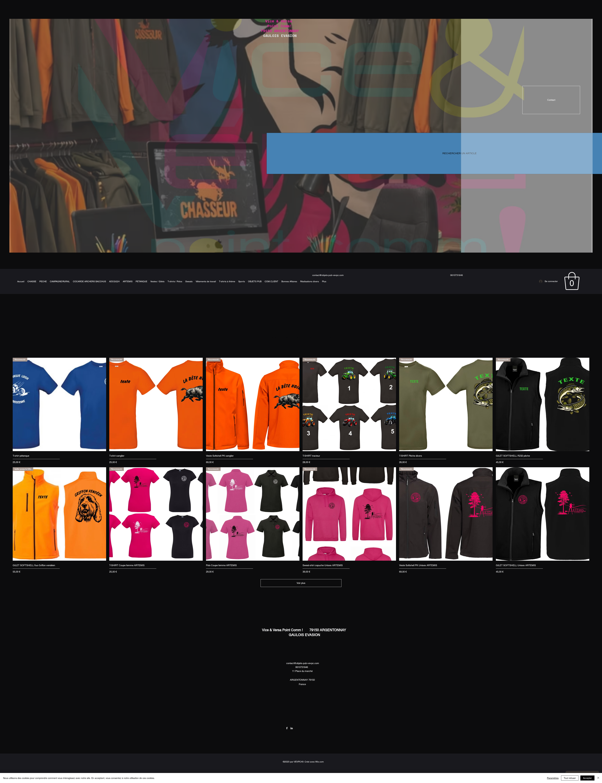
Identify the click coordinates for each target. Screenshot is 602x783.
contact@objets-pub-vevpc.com (328, 275)
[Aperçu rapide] (542, 514)
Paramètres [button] (553, 778)
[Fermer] (598, 777)
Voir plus (301, 583)
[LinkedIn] (291, 728)
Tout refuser (570, 778)
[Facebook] (286, 728)
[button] (571, 281)
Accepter (587, 778)
